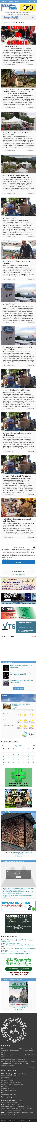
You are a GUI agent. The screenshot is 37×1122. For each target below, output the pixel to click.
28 (23, 762)
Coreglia (24, 12)
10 (3, 757)
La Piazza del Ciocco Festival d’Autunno (17, 476)
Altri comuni (26, 14)
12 (13, 757)
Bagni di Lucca (19, 14)
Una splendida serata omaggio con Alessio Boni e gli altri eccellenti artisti (21, 673)
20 (18, 759)
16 (33, 757)
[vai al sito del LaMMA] (28, 734)
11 (8, 757)
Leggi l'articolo (21, 890)
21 (23, 759)
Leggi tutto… (15, 708)
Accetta (18, 562)
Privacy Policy (21, 574)
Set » (34, 746)
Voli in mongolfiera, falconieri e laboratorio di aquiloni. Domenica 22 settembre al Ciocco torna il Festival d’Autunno (18, 91)
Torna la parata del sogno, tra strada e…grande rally (18, 895)
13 (18, 757)
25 (8, 762)
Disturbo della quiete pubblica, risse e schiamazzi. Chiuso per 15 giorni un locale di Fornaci (16, 952)
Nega (18, 567)
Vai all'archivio (18, 856)
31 (3, 765)
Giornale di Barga (9, 1120)
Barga (7, 12)
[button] (34, 547)
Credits (23, 1120)
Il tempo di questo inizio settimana (21, 705)
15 (28, 757)
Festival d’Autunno (9, 218)
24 (3, 762)
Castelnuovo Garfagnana (15, 12)
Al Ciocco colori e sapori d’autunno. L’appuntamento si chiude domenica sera (18, 176)
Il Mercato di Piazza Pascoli (13, 943)
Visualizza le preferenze (18, 572)
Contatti (11, 1)
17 (3, 759)
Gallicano (29, 12)
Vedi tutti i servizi (18, 688)
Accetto (19, 877)
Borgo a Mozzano (11, 14)
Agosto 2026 (18, 746)
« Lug (2, 746)
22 (28, 759)
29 (28, 762)
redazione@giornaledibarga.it (9, 1094)
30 (33, 762)
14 (23, 757)
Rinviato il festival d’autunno (13, 46)
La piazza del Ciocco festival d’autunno (16, 390)
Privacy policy (17, 1120)
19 (13, 759)
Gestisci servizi (6, 559)
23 (33, 759)
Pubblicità (16, 1)
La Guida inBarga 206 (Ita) (18, 1008)
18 (8, 759)
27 (18, 762)
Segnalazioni (5, 1)
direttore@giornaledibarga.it (9, 1102)
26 (13, 762)
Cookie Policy (14, 574)
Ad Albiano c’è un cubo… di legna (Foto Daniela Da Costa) (21, 853)
